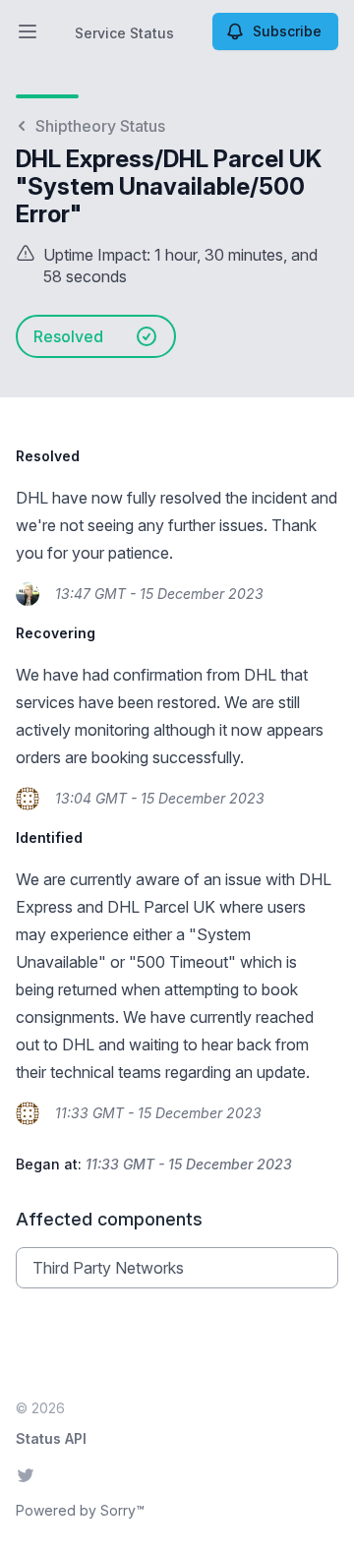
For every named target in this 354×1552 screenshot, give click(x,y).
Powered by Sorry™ (80, 1510)
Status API (51, 1438)
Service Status (124, 33)
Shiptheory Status (100, 126)
